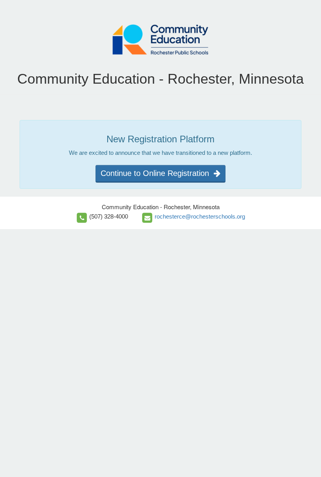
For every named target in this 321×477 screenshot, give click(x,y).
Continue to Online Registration (157, 173)
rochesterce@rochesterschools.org (200, 216)
